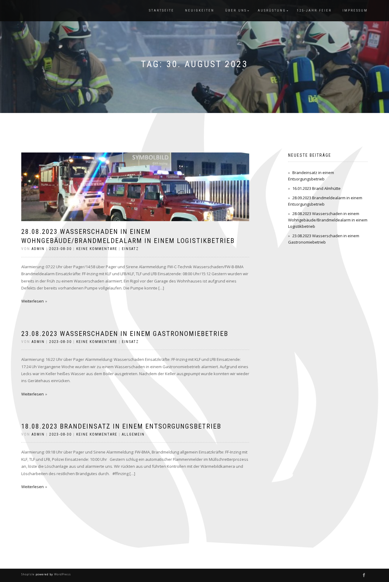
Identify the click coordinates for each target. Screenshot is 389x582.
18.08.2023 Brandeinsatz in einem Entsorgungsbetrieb (121, 426)
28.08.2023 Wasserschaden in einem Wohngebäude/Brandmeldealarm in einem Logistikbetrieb (327, 220)
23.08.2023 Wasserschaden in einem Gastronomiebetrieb (124, 333)
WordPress (62, 574)
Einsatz (130, 249)
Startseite (161, 10)
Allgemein (133, 434)
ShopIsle (28, 574)
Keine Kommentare (96, 249)
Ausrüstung (272, 10)
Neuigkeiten (199, 10)
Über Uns (236, 10)
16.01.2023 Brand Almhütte (316, 188)
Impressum (355, 10)
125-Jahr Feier (314, 10)
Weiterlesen (32, 301)
